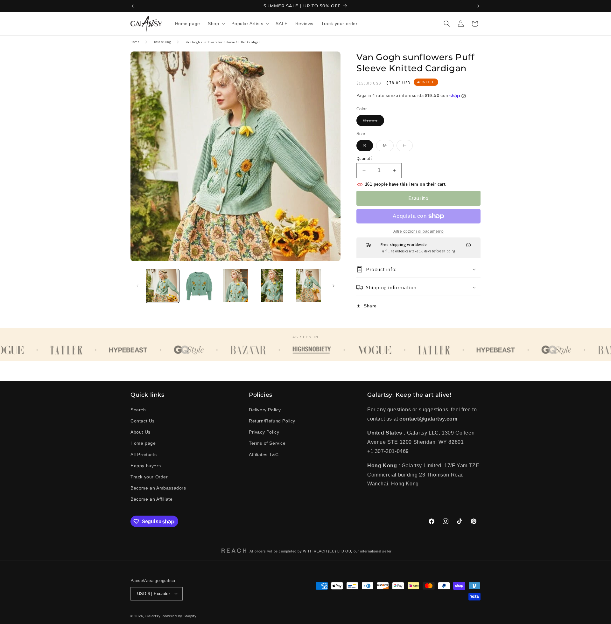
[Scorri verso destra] (334, 286)
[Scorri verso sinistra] (137, 286)
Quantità (364, 158)
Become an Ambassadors (158, 487)
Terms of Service (267, 443)
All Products (143, 454)
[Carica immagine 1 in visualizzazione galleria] (162, 285)
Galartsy (153, 616)
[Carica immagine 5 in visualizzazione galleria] (308, 285)
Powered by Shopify (179, 616)
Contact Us (142, 420)
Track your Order (149, 476)
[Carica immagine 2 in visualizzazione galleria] (198, 285)
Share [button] (370, 305)
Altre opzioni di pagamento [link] (418, 231)
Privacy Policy (264, 431)
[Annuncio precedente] (133, 6)
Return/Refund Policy (272, 420)
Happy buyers (145, 465)
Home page (143, 443)
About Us (140, 431)
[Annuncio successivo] (478, 6)
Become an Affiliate (151, 499)
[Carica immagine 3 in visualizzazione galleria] (235, 285)
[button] (216, 23)
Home (134, 42)
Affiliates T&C (263, 454)
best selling (162, 42)
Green (373, 122)
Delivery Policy (265, 409)
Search (138, 409)
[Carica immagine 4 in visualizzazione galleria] (271, 285)
